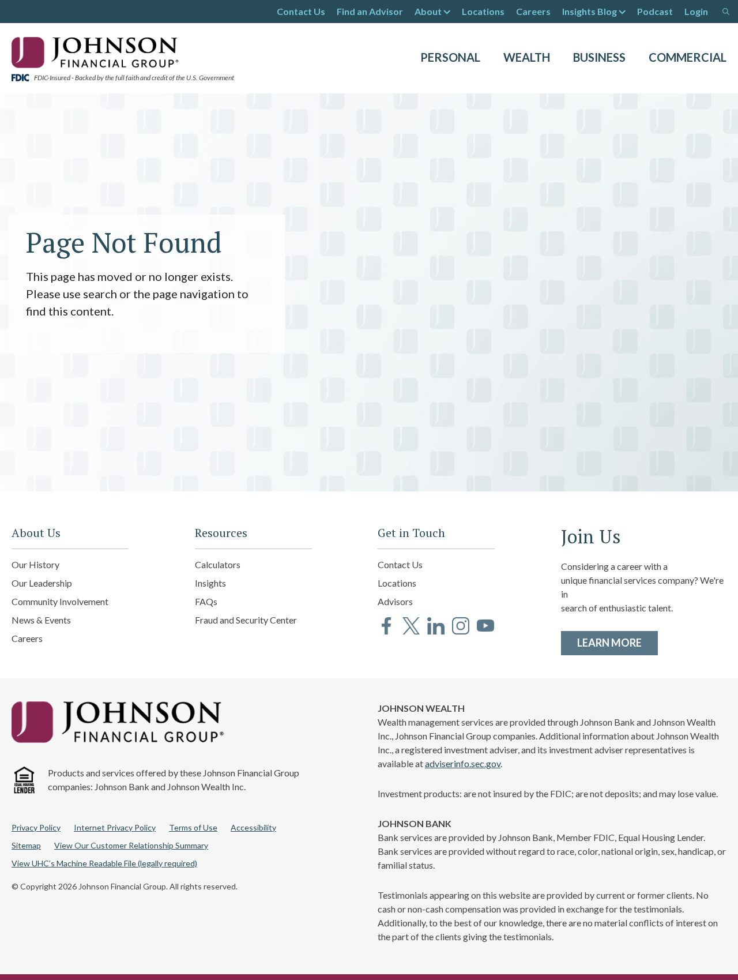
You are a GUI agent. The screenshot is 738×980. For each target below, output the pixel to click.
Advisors (395, 601)
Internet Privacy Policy (115, 827)
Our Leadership (42, 582)
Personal (450, 57)
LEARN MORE (617, 642)
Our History (35, 564)
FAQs (206, 601)
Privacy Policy (36, 827)
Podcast (655, 11)
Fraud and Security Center (246, 619)
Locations (483, 11)
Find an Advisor (370, 11)
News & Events (41, 619)
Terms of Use (193, 827)
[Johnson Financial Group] (98, 51)
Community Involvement (60, 601)
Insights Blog (589, 11)
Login (696, 11)
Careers (533, 11)
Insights (210, 582)
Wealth (526, 57)
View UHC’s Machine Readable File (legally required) (104, 863)
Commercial (687, 57)
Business (599, 57)
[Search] (726, 11)
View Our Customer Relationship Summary (131, 845)
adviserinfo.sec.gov (462, 763)
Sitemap (26, 845)
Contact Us (301, 11)
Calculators (217, 564)
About (428, 11)
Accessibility (253, 827)
